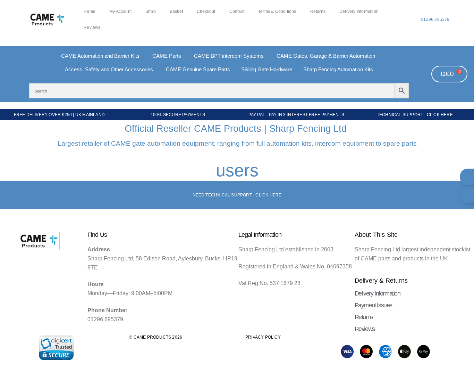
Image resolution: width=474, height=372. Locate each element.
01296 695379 (435, 19)
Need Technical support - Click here (237, 195)
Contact (236, 11)
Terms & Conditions (277, 11)
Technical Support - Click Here (415, 114)
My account (120, 11)
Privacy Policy (263, 337)
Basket (176, 11)
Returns (317, 11)
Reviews (92, 27)
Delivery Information (359, 11)
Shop (150, 11)
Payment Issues (373, 305)
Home (89, 11)
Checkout (206, 11)
